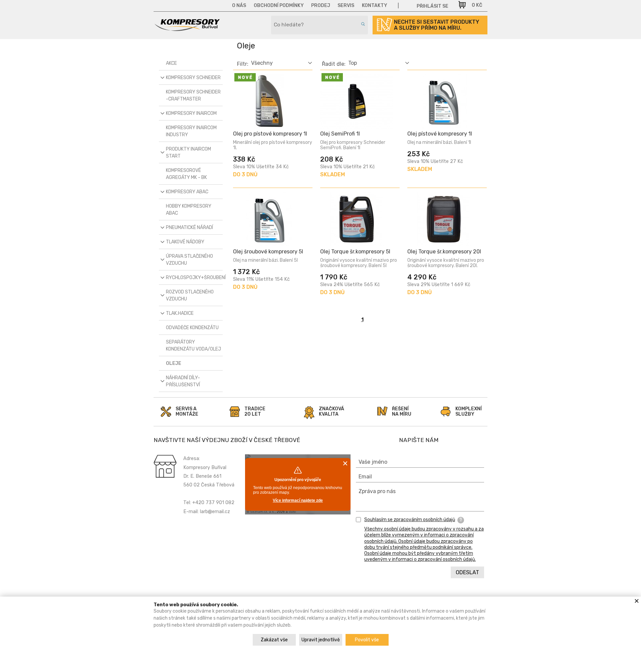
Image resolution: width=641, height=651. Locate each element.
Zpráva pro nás (377, 491)
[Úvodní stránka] (187, 29)
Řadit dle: (334, 64)
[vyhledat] (362, 24)
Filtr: (242, 64)
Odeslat (467, 572)
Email (365, 476)
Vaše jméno (373, 462)
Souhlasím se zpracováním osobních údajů (409, 519)
